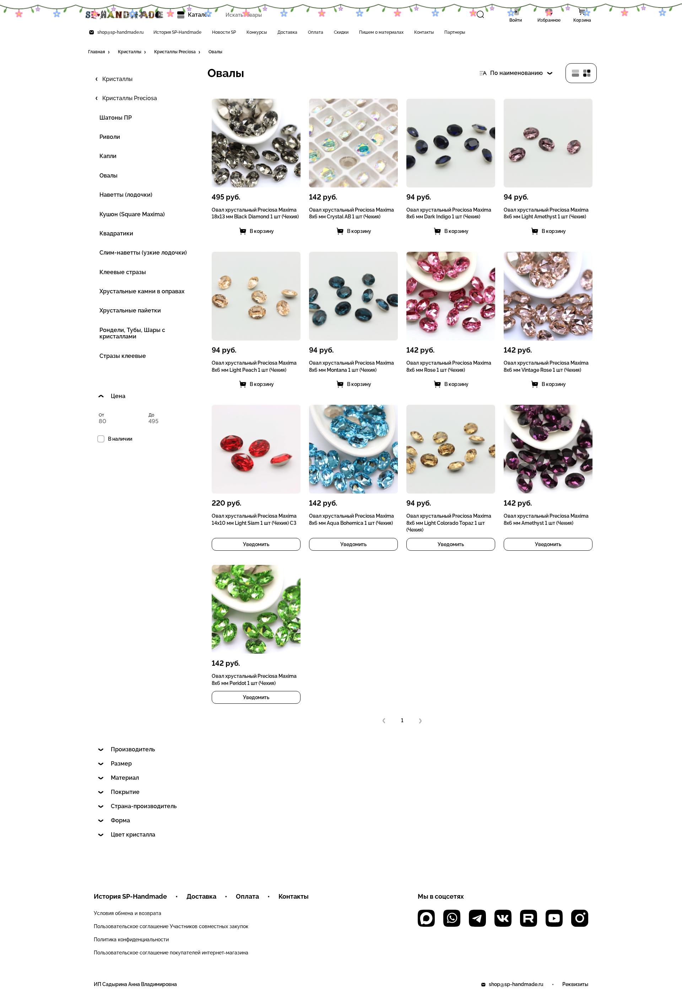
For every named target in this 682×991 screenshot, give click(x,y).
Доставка (287, 32)
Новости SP (224, 32)
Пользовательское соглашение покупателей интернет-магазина (171, 952)
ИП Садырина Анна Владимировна (135, 984)
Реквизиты (575, 984)
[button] (99, 52)
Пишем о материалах (381, 32)
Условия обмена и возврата (127, 913)
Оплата (315, 32)
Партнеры (454, 32)
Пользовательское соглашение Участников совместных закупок (171, 926)
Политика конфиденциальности (131, 939)
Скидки (341, 32)
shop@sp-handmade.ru (120, 32)
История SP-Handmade (177, 32)
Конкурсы (257, 32)
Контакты (424, 32)
